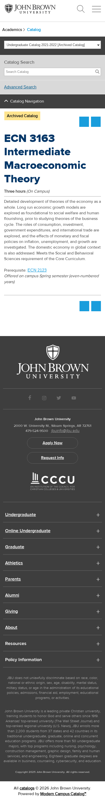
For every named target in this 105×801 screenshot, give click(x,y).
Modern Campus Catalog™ (63, 793)
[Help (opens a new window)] (96, 122)
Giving (11, 611)
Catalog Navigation (27, 101)
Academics (12, 29)
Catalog (34, 29)
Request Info (52, 457)
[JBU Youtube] (74, 399)
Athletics (14, 563)
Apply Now (52, 443)
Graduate (14, 547)
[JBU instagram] (44, 399)
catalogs (27, 788)
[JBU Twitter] (59, 399)
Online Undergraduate (27, 531)
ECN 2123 (37, 270)
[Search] (97, 72)
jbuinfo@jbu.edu (65, 430)
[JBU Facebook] (29, 399)
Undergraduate (20, 515)
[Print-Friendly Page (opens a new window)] (84, 122)
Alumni (12, 595)
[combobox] (52, 45)
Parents (13, 579)
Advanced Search (20, 87)
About (11, 627)
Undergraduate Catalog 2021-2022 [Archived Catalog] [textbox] (46, 45)
